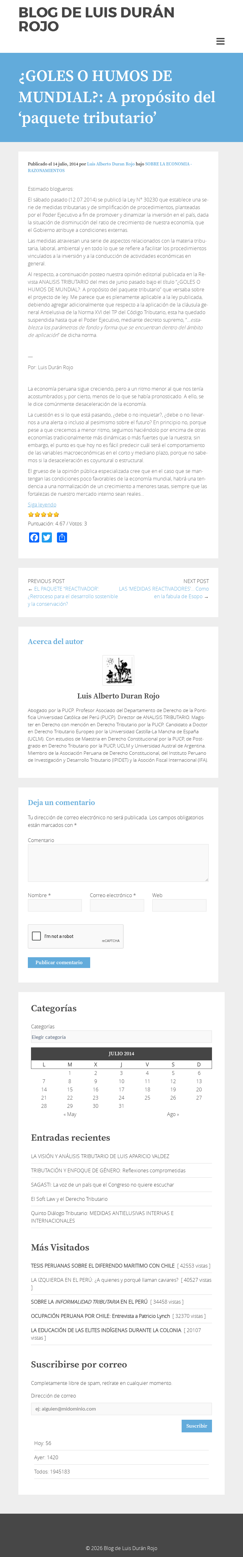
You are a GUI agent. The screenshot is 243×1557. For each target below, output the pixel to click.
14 (44, 1089)
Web (157, 895)
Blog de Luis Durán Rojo (96, 19)
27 (199, 1097)
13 (199, 1081)
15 (70, 1089)
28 (44, 1105)
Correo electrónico (113, 895)
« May (70, 1114)
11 (147, 1081)
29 (70, 1105)
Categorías (42, 1026)
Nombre (39, 895)
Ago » (173, 1114)
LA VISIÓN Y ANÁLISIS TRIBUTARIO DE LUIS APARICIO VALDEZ (100, 1156)
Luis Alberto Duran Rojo (111, 164)
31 (121, 1105)
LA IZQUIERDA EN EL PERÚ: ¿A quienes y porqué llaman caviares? (104, 1279)
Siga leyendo (42, 504)
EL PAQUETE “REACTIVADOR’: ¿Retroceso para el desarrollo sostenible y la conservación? (73, 596)
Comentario (41, 840)
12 (173, 1081)
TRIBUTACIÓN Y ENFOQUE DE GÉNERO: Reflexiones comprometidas (108, 1170)
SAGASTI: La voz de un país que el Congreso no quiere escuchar (102, 1184)
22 (70, 1097)
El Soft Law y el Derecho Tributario (69, 1198)
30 (95, 1105)
